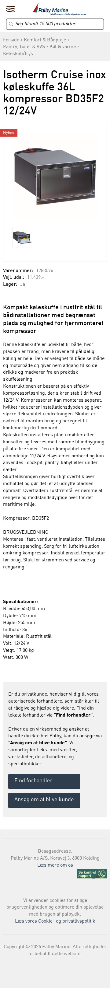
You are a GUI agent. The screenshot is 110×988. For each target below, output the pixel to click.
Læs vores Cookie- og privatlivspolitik (55, 921)
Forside (11, 40)
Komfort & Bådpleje (45, 40)
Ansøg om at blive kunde (44, 799)
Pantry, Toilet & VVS (24, 46)
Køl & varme (63, 46)
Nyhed (8, 133)
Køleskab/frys (18, 53)
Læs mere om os (55, 865)
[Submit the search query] (11, 24)
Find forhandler (33, 781)
